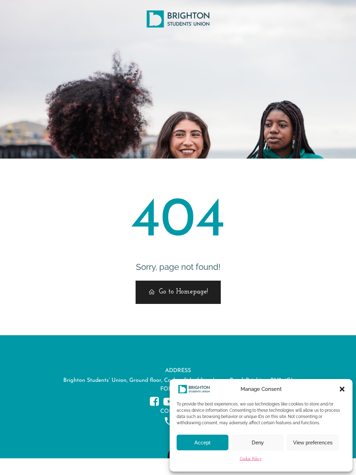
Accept (202, 442)
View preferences (313, 442)
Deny (258, 442)
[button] (342, 389)
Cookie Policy (251, 459)
